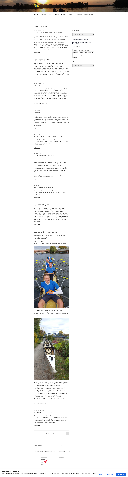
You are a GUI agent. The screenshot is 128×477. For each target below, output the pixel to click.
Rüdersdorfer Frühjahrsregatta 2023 (48, 136)
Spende (35, 17)
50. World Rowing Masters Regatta (48, 33)
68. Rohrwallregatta (42, 205)
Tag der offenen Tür (89, 52)
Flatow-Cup (38, 85)
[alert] (83, 43)
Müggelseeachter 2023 (43, 112)
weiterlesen (37, 52)
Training (51, 14)
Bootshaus (70, 14)
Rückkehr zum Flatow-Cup (44, 412)
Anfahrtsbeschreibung (50, 451)
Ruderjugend (43, 14)
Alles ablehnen (110, 474)
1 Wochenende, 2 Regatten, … (45, 155)
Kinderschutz (79, 14)
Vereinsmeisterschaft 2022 (45, 187)
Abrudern (75, 50)
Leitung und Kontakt (88, 14)
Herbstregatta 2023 (42, 60)
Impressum (61, 451)
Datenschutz (67, 451)
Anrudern (81, 50)
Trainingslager (81, 55)
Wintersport (75, 57)
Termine (57, 14)
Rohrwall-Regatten (44, 17)
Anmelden (53, 17)
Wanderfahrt (89, 55)
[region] (64, 473)
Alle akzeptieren (121, 474)
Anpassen (100, 474)
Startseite (36, 14)
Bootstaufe (87, 50)
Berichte (63, 14)
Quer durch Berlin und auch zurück (47, 232)
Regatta (81, 52)
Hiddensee (75, 52)
